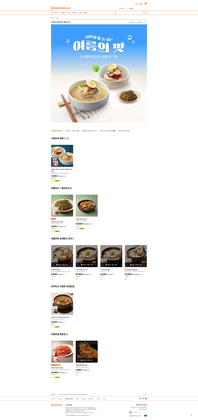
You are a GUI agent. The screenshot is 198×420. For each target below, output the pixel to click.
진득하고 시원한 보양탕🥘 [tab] (107, 131)
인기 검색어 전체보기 (146, 8)
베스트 (69, 12)
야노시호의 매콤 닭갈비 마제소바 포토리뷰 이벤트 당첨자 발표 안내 (73, 394)
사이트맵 (83, 398)
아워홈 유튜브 (146, 398)
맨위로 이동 (191, 415)
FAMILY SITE (136, 412)
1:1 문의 (98, 398)
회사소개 (53, 398)
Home (52, 17)
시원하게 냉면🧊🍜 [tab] (56, 131)
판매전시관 (90, 398)
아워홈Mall (60, 8)
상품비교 (66, 163)
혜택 (77, 398)
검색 (144, 13)
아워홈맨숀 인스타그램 (140, 398)
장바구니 (58, 163)
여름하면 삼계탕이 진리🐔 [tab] (89, 131)
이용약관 (60, 398)
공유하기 (145, 22)
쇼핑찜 (62, 163)
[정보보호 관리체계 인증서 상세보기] (130, 412)
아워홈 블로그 (143, 398)
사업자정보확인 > (91, 407)
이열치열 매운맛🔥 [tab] (123, 131)
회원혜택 (85, 12)
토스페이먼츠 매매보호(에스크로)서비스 (134, 415)
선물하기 (63, 12)
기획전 (80, 12)
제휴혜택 (74, 12)
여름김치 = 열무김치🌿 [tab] (72, 131)
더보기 (144, 394)
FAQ (104, 398)
